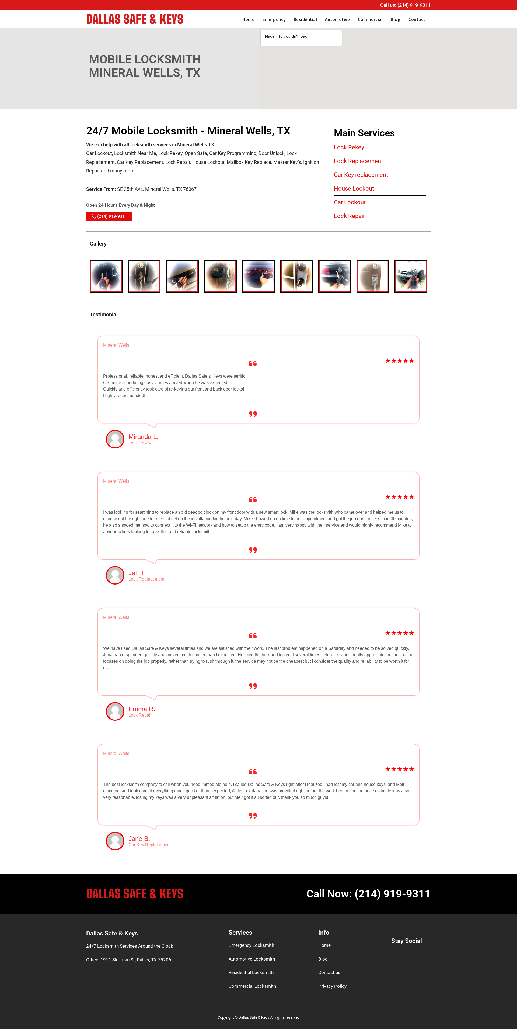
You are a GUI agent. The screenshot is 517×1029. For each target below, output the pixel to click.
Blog (395, 19)
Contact (416, 19)
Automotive (337, 19)
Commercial (370, 19)
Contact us (329, 972)
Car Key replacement (361, 174)
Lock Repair (349, 216)
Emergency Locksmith (251, 945)
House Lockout (354, 188)
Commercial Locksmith (252, 986)
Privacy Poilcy (332, 986)
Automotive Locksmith (252, 959)
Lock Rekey (349, 147)
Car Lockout (350, 202)
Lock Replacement (358, 161)
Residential (305, 19)
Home (248, 19)
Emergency (274, 19)
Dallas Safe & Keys (134, 19)
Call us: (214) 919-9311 (405, 5)
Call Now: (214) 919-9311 (368, 894)
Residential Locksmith (251, 972)
